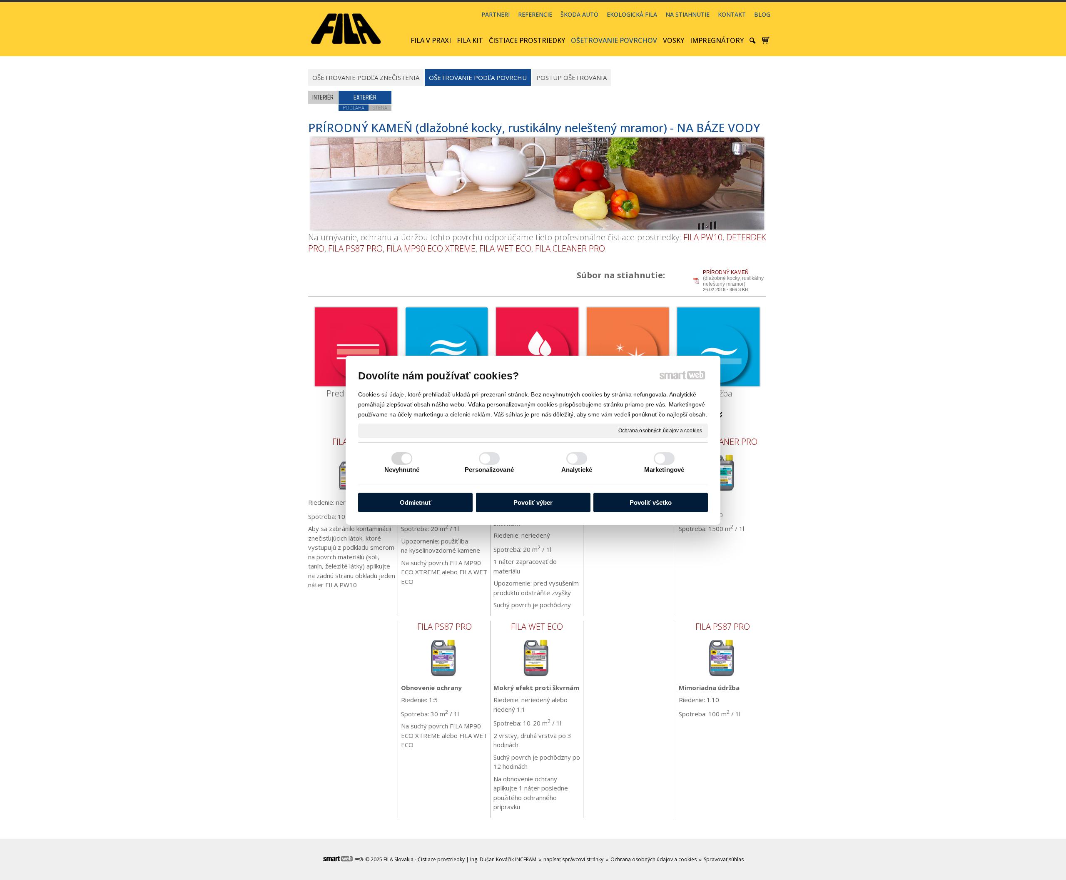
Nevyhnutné (402, 469)
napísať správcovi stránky (573, 859)
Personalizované (489, 469)
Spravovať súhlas (724, 859)
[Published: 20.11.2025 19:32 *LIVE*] (359, 859)
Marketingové (664, 469)
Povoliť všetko (651, 502)
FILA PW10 (702, 237)
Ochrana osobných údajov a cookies (660, 430)
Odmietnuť (415, 502)
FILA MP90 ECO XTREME (431, 248)
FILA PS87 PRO (355, 248)
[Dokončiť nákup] (765, 40)
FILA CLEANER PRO (570, 248)
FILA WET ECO (505, 248)
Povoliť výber (533, 502)
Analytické (576, 469)
